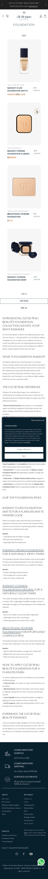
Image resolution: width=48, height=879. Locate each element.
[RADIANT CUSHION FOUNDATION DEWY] (24, 249)
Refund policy (28, 808)
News (4, 814)
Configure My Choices (24, 449)
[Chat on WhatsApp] (41, 862)
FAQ (25, 811)
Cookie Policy (26, 442)
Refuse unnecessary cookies (37, 420)
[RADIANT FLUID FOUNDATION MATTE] (24, 60)
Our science (6, 802)
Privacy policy (29, 814)
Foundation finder (8, 838)
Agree (24, 456)
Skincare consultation (9, 835)
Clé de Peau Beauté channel (11, 808)
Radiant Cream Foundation (23, 550)
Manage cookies (29, 817)
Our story (5, 799)
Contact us (28, 799)
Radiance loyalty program (10, 805)
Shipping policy (29, 805)
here (25, 833)
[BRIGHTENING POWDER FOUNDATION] (24, 186)
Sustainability (6, 811)
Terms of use (28, 823)
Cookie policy (28, 820)
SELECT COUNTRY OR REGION (15, 848)
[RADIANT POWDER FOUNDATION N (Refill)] (24, 123)
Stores (26, 802)
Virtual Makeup (7, 841)
